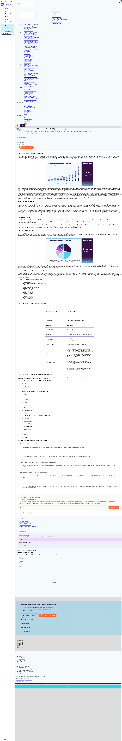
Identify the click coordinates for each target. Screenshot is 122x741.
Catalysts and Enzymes (29, 33)
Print (21, 566)
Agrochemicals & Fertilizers (30, 75)
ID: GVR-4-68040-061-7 (25, 521)
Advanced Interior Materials (30, 46)
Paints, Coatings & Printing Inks (31, 80)
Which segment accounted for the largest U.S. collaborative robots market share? (38, 462)
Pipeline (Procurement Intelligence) (26, 668)
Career (25, 114)
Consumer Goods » (56, 17)
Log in (22, 124)
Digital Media (27, 69)
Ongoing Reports (28, 119)
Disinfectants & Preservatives (30, 77)
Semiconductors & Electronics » (31, 24)
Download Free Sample (27, 147)
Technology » (27, 64)
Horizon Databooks (28, 93)
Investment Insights (28, 94)
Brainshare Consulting (29, 89)
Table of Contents (22, 140)
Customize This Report (30, 615)
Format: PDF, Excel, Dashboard (26, 523)
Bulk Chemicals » (28, 74)
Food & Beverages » (28, 38)
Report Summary (22, 137)
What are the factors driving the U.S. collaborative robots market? (34, 483)
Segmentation (21, 142)
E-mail (21, 561)
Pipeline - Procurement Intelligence (32, 98)
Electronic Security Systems (30, 27)
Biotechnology (27, 55)
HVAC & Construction (29, 70)
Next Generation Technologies (31, 73)
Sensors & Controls (28, 31)
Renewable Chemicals (29, 36)
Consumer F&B (55, 20)
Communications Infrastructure (31, 66)
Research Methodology (29, 107)
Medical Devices (28, 59)
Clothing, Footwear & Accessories (59, 19)
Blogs (25, 123)
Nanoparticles (27, 50)
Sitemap (20, 661)
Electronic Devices (28, 28)
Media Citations (27, 111)
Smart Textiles (27, 51)
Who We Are (27, 105)
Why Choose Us (28, 106)
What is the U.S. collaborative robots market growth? (32, 453)
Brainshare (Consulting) (24, 666)
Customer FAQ (22, 656)
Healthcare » (27, 54)
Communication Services (29, 68)
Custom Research (22, 667)
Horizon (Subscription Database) (26, 671)
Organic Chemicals (28, 79)
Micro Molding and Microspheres (31, 49)
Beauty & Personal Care (57, 18)
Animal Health (27, 63)
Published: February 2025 (25, 525)
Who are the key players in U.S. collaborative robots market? (33, 472)
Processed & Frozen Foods (30, 43)
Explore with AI (6, 33)
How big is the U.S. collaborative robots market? (31, 443)
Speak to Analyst (114, 507)
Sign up (22, 125)
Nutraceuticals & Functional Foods (32, 42)
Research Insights (28, 117)
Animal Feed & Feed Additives (31, 40)
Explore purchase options (79, 369)
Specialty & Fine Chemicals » (30, 32)
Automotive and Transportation (31, 65)
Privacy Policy (22, 659)
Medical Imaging (28, 60)
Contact (26, 112)
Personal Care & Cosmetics (30, 82)
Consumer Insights (28, 92)
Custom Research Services (30, 91)
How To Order (22, 657)
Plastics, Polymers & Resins (30, 84)
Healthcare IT (27, 57)
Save (21, 563)
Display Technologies (29, 26)
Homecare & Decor (56, 23)
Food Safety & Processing (30, 41)
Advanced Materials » (29, 45)
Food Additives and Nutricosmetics (32, 34)
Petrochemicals (27, 83)
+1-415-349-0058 (20, 680)
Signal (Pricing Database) (24, 670)
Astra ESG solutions (28, 101)
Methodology (21, 144)
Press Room (27, 121)
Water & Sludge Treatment (30, 86)
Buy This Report (23, 545)
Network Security (28, 71)
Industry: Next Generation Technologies (28, 526)
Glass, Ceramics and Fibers (30, 52)
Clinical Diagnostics (28, 56)
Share (21, 558)
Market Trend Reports (29, 97)
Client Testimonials (28, 109)
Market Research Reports (30, 96)
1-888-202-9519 (28, 680)
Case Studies (27, 120)
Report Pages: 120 (24, 522)
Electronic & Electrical (57, 22)
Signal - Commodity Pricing (30, 100)
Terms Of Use (22, 660)
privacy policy (72, 554)
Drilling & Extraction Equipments (31, 78)
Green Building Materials (30, 47)
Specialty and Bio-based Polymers (31, 37)
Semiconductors (27, 29)
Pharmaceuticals (27, 61)
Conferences (27, 110)
